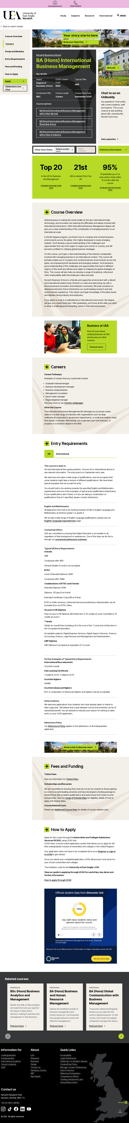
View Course (82, 149)
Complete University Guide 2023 (51, 187)
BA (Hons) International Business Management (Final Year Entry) (62, 123)
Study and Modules (14, 51)
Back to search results (13, 26)
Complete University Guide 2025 (80, 187)
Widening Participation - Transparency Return (71, 1075)
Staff (3, 1067)
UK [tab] (49, 454)
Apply (8, 81)
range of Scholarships (76, 798)
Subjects (75, 15)
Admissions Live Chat (13, 88)
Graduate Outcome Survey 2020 (110, 189)
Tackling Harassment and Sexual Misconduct (71, 1081)
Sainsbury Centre (45, 1070)
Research (89, 15)
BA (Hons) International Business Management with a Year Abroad (62, 112)
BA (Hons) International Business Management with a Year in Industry (62, 133)
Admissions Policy (56, 726)
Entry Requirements (15, 59)
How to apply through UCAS (57, 880)
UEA (32, 1055)
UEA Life (111, 68)
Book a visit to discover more (78, 747)
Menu (123, 15)
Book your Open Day (73, 42)
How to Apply (11, 74)
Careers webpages (73, 403)
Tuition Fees (72, 779)
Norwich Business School (48, 55)
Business (35, 1061)
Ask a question (108, 139)
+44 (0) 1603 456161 (10, 1102)
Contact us (36, 1067)
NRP (45, 1073)
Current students (8, 1064)
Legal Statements (68, 1058)
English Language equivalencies (60, 521)
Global (33, 1064)
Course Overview (13, 36)
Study (63, 15)
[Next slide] (121, 1036)
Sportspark (45, 1076)
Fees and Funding (13, 66)
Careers (10, 44)
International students (11, 1061)
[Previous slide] (8, 1036)
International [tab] (62, 454)
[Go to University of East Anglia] (19, 15)
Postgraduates (7, 1058)
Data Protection (67, 1070)
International (105, 15)
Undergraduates (8, 1055)
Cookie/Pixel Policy (68, 1064)
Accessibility (65, 1055)
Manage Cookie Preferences (73, 1067)
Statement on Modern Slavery (73, 1061)
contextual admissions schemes (71, 539)
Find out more (17, 1026)
